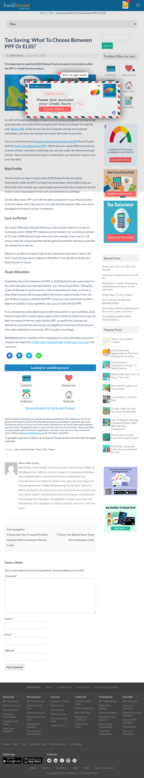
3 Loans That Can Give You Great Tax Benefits (123, 410)
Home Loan (68, 401)
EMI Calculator (130, 701)
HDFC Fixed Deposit (105, 707)
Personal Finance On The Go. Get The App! (50, 407)
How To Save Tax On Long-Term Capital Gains (124, 436)
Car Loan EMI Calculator (129, 721)
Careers (46, 767)
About (33, 767)
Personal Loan (69, 385)
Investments (83, 687)
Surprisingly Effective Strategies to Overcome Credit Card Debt (120, 310)
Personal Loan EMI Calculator (132, 714)
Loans (49, 687)
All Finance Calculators (128, 732)
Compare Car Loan (60, 701)
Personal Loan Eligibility (34, 725)
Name (9, 618)
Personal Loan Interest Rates (34, 732)
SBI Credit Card (82, 712)
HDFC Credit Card (84, 708)
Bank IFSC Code (38, 744)
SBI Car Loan (57, 705)
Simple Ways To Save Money (117, 294)
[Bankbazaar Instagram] (68, 760)
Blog (75, 767)
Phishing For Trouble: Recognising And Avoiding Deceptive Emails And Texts (119, 286)
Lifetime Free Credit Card (81, 718)
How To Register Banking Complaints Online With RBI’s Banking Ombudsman (124, 424)
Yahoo (51, 449)
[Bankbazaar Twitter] (49, 760)
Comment (11, 576)
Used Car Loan (58, 725)
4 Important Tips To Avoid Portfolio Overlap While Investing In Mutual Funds (27, 540)
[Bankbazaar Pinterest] (75, 760)
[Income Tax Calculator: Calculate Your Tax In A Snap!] (120, 243)
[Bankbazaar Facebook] (62, 760)
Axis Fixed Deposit (108, 712)
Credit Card (38, 342)
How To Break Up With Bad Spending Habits (116, 301)
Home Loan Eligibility (8, 730)
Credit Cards (64, 687)
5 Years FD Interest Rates (105, 732)
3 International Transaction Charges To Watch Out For (123, 365)
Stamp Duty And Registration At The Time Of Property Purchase (124, 353)
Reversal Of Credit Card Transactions (124, 387)
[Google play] (12, 762)
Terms (86, 767)
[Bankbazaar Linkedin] (55, 760)
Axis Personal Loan (36, 712)
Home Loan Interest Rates (9, 715)
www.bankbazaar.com (33, 433)
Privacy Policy (90, 773)
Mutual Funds (27, 449)
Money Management (106, 687)
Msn (17, 449)
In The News (76, 744)
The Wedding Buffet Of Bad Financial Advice (116, 318)
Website (9, 650)
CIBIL (15, 744)
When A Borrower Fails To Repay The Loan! (125, 376)
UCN (44, 449)
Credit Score (26, 401)
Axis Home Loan (11, 709)
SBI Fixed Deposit (107, 701)
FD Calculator (129, 726)
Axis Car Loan (57, 709)
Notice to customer (104, 767)
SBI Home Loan (10, 701)
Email (9, 634)
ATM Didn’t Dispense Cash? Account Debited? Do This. (124, 449)
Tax (24, 744)
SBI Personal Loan (35, 701)
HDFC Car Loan (58, 714)
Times (38, 449)
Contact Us (61, 767)
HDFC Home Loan (12, 705)
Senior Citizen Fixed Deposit (105, 725)
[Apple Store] (32, 762)
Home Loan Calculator (128, 707)
